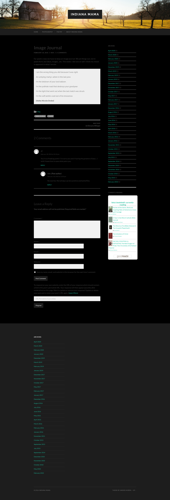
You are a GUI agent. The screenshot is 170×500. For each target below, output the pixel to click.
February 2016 (113, 137)
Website (37, 262)
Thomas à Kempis (118, 236)
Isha (52, 52)
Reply (43, 165)
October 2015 (113, 149)
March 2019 (112, 71)
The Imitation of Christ (120, 234)
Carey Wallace (113, 214)
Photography (47, 32)
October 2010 (113, 174)
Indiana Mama (85, 14)
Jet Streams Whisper (92, 125)
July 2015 (111, 157)
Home (36, 32)
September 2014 (113, 161)
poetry (50, 116)
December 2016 (113, 108)
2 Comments (61, 52)
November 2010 (113, 169)
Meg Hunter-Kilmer (118, 222)
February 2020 (113, 59)
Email (36, 252)
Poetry (59, 32)
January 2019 (112, 79)
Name (36, 241)
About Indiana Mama (74, 32)
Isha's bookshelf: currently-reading (122, 203)
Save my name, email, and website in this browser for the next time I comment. (66, 272)
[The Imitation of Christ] (110, 238)
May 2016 (111, 124)
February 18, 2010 (41, 52)
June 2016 (111, 120)
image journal (40, 116)
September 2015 (113, 153)
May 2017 (111, 96)
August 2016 (112, 112)
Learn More (73, 293)
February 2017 (113, 100)
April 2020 (111, 51)
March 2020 (112, 55)
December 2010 (113, 165)
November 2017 (113, 87)
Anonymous (116, 230)
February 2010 (113, 182)
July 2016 (111, 116)
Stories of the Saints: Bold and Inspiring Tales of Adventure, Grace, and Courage (125, 210)
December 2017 (113, 83)
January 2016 (112, 141)
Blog (38, 112)
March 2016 (112, 133)
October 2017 (113, 92)
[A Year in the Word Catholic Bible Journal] (110, 222)
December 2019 (113, 67)
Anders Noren (125, 490)
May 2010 (111, 178)
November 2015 (113, 145)
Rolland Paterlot (113, 250)
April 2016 (111, 128)
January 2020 (112, 63)
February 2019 (113, 75)
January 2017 (112, 104)
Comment (38, 218)
